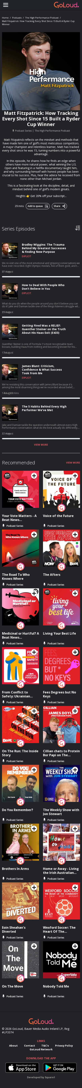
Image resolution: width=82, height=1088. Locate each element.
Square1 (50, 1077)
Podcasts (16, 17)
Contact (29, 1045)
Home (5, 17)
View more (41, 445)
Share (57, 205)
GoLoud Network (41, 1049)
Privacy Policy (64, 1045)
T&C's (45, 1045)
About (13, 1045)
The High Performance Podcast (42, 17)
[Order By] (77, 227)
